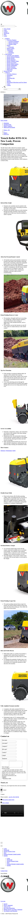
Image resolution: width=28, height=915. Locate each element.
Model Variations (8, 126)
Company (4, 746)
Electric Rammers (11, 59)
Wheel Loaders (10, 48)
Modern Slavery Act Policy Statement (13, 909)
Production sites (11, 78)
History (8, 76)
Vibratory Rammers (13, 42)
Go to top (3, 901)
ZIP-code (4, 749)
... (4, 131)
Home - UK (7, 130)
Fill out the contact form (8, 799)
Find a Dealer (7, 28)
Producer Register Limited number (12, 854)
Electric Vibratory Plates (13, 61)
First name (4, 740)
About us (7, 72)
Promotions (9, 75)
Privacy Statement (8, 905)
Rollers (8, 45)
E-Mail (4, 755)
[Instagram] (3, 876)
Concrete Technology (13, 41)
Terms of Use (7, 906)
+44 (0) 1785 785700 (13, 797)
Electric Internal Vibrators (13, 57)
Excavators (11, 47)
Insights (9, 81)
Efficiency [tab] (3, 450)
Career (5, 36)
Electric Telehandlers (12, 65)
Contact (6, 31)
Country (4, 752)
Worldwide (6, 33)
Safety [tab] (14, 450)
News (8, 79)
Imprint (5, 904)
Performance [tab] (9, 450)
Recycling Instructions (9, 908)
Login (5, 30)
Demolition (11, 52)
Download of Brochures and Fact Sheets (17, 82)
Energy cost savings (12, 68)
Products (7, 38)
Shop (5, 34)
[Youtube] (7, 876)
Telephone (4, 758)
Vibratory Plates (12, 44)
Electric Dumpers (11, 67)
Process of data (6, 768)
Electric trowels (10, 58)
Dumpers (10, 51)
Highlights (6, 123)
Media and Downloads (9, 127)
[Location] (1, 876)
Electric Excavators (11, 62)
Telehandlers (10, 50)
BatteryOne (10, 69)
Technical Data (7, 124)
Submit (4, 777)
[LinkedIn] (8, 876)
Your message (5, 767)
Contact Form (4, 870)
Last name (5, 743)
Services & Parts (8, 71)
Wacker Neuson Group (9, 851)
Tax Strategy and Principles (10, 911)
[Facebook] (5, 876)
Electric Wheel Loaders (12, 64)
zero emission (8, 54)
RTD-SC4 (6, 134)
